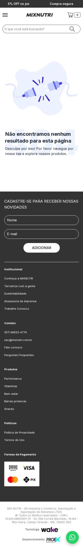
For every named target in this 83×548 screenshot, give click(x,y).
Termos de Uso (14, 440)
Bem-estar (11, 393)
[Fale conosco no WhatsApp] (72, 537)
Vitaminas (10, 386)
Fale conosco (13, 347)
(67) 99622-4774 (15, 332)
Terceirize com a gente (19, 286)
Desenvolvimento (33, 539)
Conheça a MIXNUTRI (18, 278)
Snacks (9, 409)
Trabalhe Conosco (16, 308)
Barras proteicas (15, 401)
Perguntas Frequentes (19, 355)
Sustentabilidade (15, 293)
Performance (13, 378)
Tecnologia (32, 529)
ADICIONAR (41, 248)
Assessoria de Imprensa (20, 301)
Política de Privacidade (19, 432)
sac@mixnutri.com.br (18, 340)
